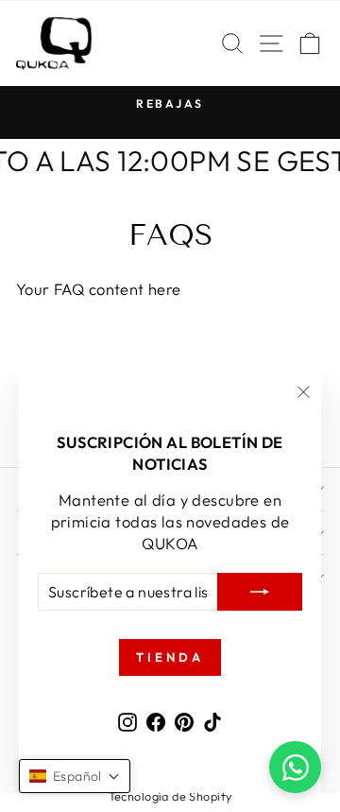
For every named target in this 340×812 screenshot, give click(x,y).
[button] (74, 776)
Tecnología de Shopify (170, 795)
